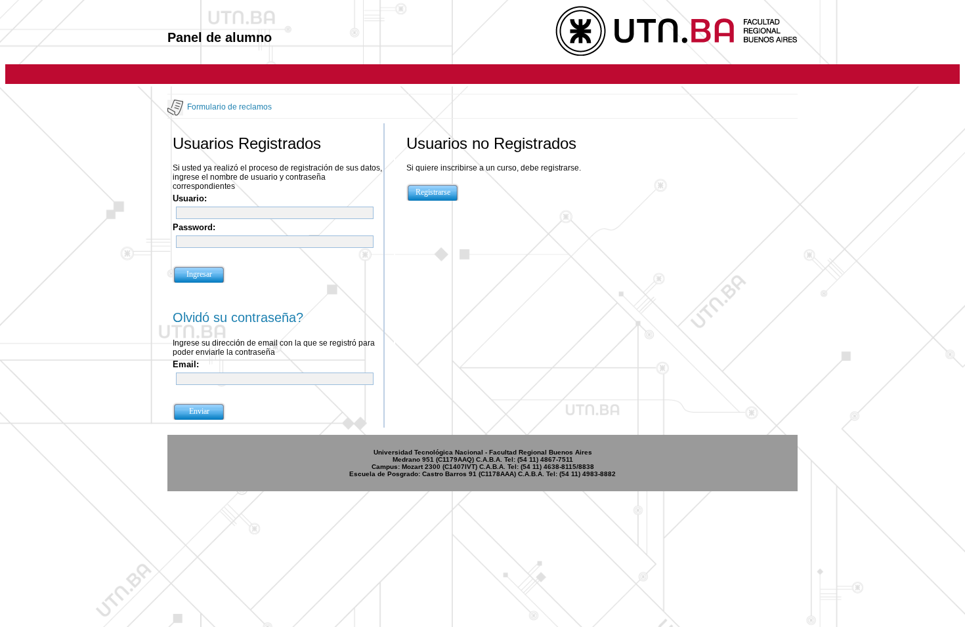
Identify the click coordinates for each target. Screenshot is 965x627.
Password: (194, 227)
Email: (186, 364)
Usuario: (190, 198)
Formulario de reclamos (229, 106)
